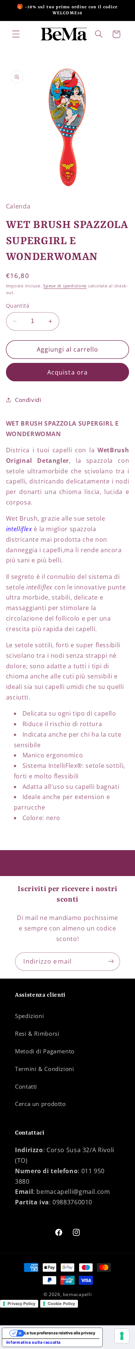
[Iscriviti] (111, 961)
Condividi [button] (28, 399)
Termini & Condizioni (44, 1069)
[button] (15, 34)
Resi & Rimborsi (37, 1033)
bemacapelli (77, 1294)
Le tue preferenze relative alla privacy (59, 1333)
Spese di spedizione (65, 286)
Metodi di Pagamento (45, 1051)
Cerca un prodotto (40, 1103)
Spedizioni (29, 1016)
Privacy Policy (21, 1303)
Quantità (17, 305)
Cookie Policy (61, 1303)
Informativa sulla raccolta (33, 1342)
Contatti (26, 1086)
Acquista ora (67, 372)
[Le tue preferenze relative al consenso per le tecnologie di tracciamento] (122, 1336)
